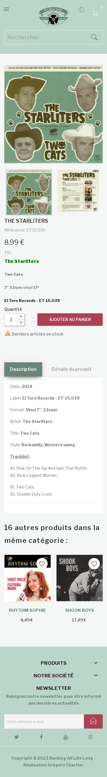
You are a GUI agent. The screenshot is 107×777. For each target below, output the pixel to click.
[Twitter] (16, 738)
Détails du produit (72, 369)
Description (23, 369)
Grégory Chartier (66, 764)
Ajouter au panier (70, 319)
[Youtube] (66, 738)
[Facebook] (41, 738)
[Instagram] (90, 738)
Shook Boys (79, 610)
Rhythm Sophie (27, 610)
